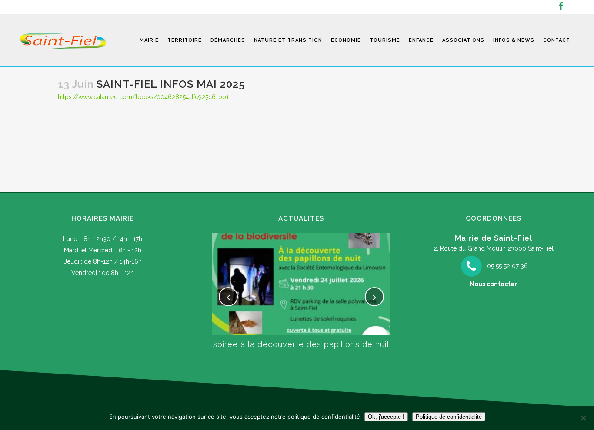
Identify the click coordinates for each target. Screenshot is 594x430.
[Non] (583, 417)
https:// (68, 96)
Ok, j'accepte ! (386, 416)
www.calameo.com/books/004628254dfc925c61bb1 (153, 96)
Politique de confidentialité (449, 416)
